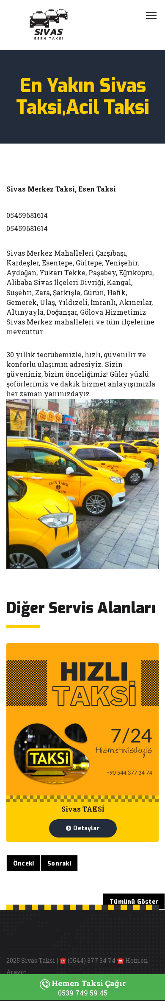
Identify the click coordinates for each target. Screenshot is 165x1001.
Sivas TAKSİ (82, 808)
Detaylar (86, 828)
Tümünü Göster (134, 902)
